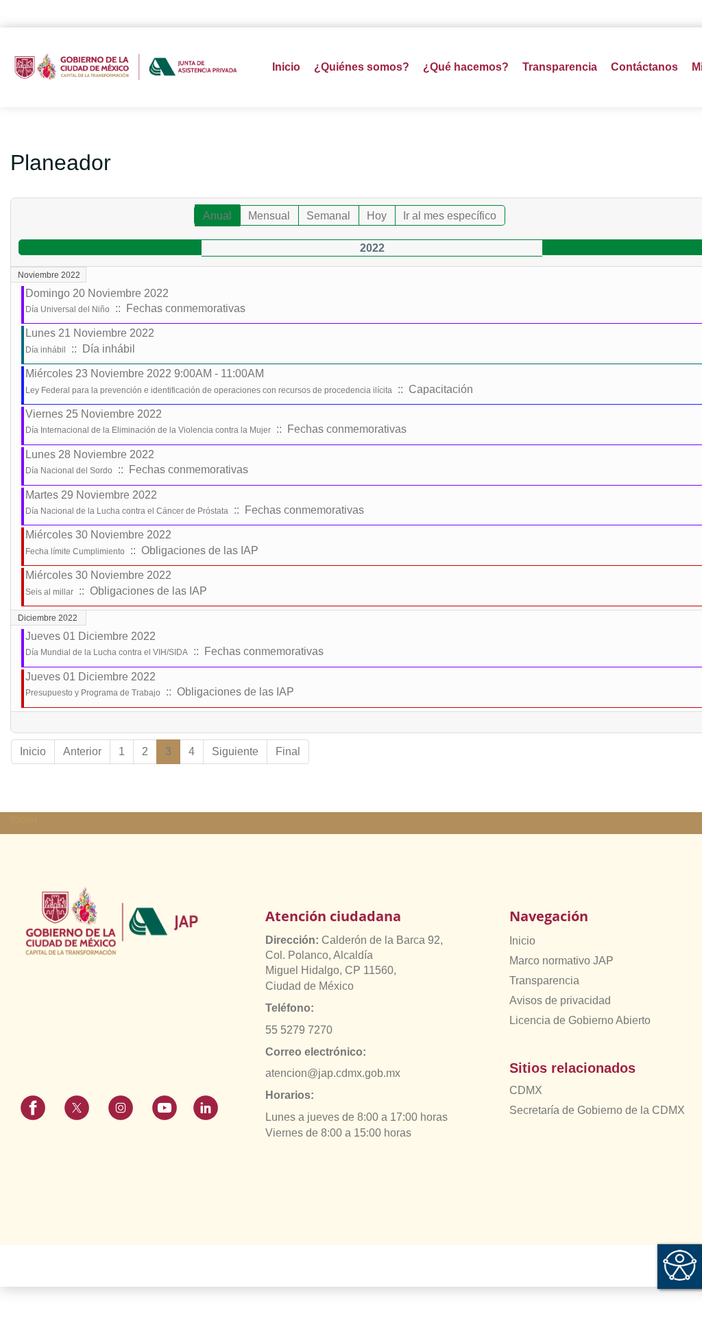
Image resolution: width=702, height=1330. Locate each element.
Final (288, 751)
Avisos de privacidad (560, 1000)
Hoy (377, 216)
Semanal (328, 216)
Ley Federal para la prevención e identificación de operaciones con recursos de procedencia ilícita (208, 390)
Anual (217, 216)
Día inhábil (45, 350)
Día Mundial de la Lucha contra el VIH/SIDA (106, 652)
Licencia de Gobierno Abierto (580, 1020)
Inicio (286, 67)
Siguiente (235, 751)
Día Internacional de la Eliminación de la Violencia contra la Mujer (148, 430)
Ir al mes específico (449, 216)
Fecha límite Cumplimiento (75, 551)
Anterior (82, 751)
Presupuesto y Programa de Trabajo (92, 693)
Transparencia (544, 980)
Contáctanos (644, 67)
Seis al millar (49, 592)
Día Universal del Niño (67, 309)
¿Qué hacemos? (466, 67)
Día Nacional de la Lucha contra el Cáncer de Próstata (126, 511)
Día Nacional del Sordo (68, 470)
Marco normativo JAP (561, 960)
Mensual (269, 216)
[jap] (125, 67)
